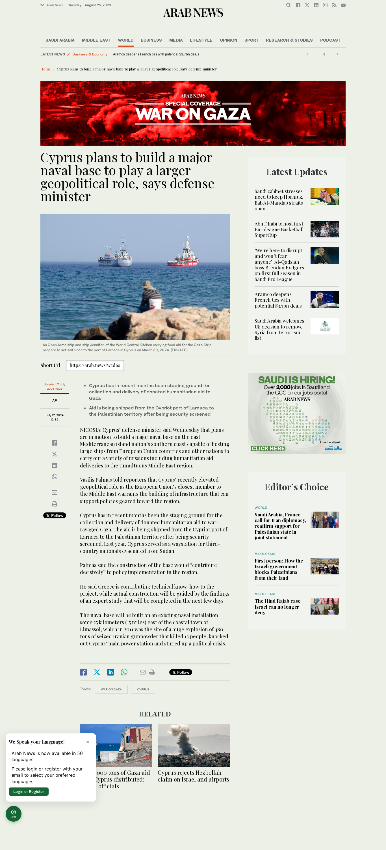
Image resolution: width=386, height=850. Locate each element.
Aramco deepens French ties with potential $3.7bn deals (156, 54)
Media (176, 40)
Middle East (96, 40)
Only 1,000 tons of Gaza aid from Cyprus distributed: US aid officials (115, 779)
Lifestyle (201, 40)
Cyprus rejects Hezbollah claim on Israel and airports (193, 776)
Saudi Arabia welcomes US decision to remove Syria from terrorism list (279, 329)
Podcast (330, 40)
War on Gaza (111, 689)
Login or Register (28, 791)
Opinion (228, 40)
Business (151, 40)
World (126, 40)
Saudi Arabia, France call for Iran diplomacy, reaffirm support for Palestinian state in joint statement (280, 526)
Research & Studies (289, 40)
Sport (251, 40)
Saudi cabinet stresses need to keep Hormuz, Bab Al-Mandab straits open (279, 199)
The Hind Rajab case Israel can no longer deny (277, 606)
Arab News (55, 5)
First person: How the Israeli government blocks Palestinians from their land (279, 569)
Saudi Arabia (60, 40)
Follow (56, 515)
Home (45, 68)
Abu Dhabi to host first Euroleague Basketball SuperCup (279, 229)
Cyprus (143, 689)
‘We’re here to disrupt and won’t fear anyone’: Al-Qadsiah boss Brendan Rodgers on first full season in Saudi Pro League (279, 264)
